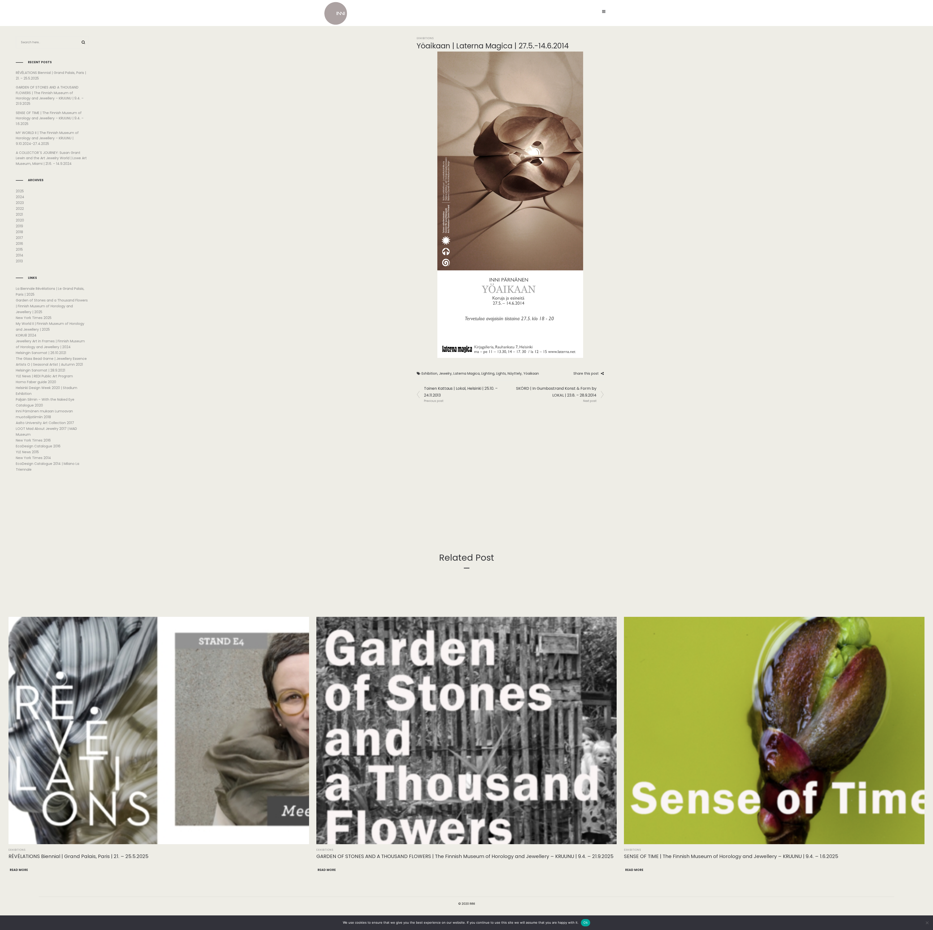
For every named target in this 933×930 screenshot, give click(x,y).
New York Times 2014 (33, 457)
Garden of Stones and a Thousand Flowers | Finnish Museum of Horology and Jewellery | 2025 (52, 306)
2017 (19, 237)
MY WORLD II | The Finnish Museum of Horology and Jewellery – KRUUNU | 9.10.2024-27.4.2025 (47, 138)
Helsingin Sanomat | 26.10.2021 (41, 352)
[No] (926, 922)
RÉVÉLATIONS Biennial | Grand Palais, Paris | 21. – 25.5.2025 (78, 856)
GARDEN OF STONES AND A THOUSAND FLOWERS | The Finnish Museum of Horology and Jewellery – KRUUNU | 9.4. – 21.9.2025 (464, 856)
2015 (19, 249)
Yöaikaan (531, 373)
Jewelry (445, 373)
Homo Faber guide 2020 (36, 382)
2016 (19, 243)
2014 (19, 255)
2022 (20, 208)
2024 (20, 197)
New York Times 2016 (33, 440)
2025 (20, 191)
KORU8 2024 (26, 335)
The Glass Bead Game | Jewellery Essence (51, 358)
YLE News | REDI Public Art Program (44, 376)
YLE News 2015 (27, 452)
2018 (19, 232)
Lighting (487, 373)
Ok (585, 922)
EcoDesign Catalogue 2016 (38, 446)
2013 (19, 261)
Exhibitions (425, 38)
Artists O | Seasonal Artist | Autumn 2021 (49, 364)
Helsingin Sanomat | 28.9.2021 (40, 370)
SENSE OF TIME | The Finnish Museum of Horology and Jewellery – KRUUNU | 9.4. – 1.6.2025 (50, 118)
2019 (19, 226)
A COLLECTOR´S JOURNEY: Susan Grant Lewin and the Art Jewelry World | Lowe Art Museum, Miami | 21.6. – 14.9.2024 (51, 158)
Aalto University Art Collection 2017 (45, 422)
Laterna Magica (466, 373)
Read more (19, 870)
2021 (19, 214)
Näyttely (515, 373)
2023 (20, 202)
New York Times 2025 (34, 317)
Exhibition (429, 373)
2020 (20, 220)
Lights (501, 373)
